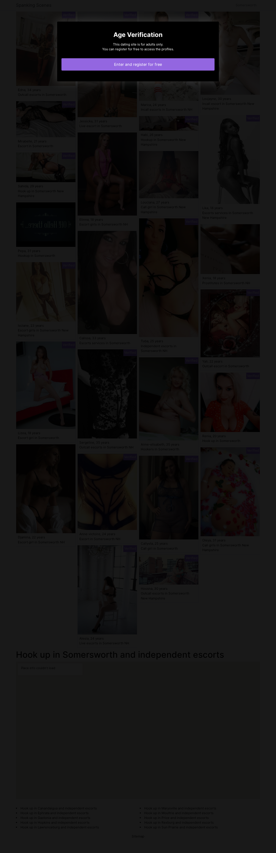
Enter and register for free (138, 64)
